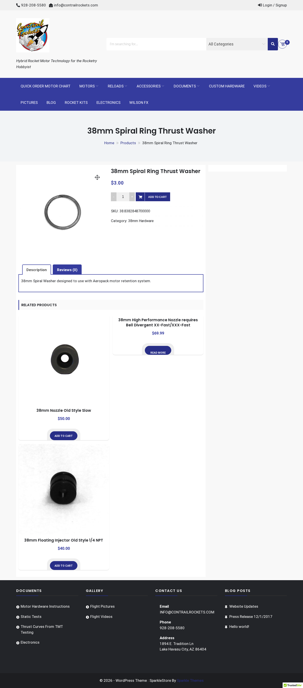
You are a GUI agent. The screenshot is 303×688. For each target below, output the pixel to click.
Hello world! (239, 626)
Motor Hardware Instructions (45, 606)
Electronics (108, 102)
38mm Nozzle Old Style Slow (63, 410)
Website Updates (243, 606)
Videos (260, 86)
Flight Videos (101, 616)
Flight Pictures (102, 606)
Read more (158, 352)
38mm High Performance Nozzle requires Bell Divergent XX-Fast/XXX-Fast (158, 322)
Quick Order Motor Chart (46, 86)
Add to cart (157, 197)
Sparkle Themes (190, 680)
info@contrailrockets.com (76, 5)
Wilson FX (138, 102)
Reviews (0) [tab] (67, 270)
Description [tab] (36, 270)
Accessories (149, 86)
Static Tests (31, 616)
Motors (87, 86)
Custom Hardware (227, 86)
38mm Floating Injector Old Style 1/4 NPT (63, 540)
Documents (185, 86)
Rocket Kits (76, 102)
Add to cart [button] (64, 436)
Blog (51, 102)
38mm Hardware (141, 221)
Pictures (29, 102)
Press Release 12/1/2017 (250, 616)
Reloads (116, 86)
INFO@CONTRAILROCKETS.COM (187, 612)
